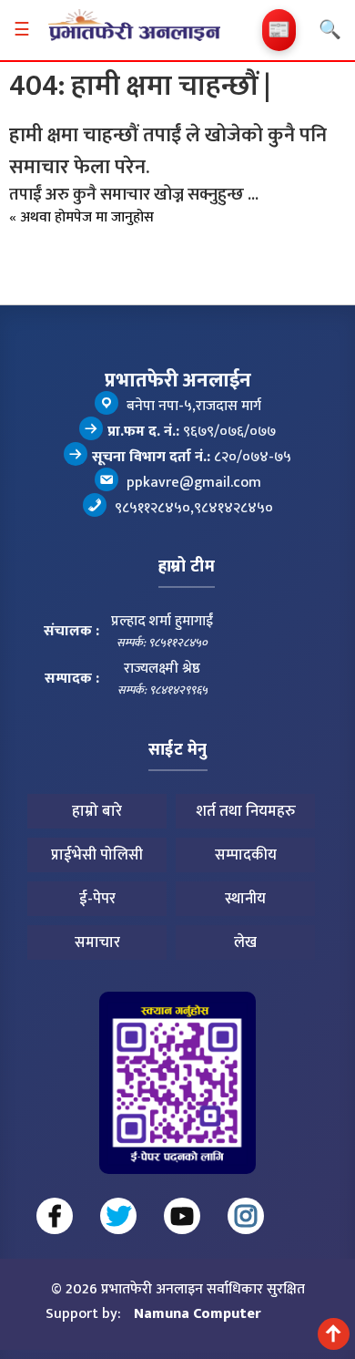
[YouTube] (182, 1216)
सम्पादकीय (246, 855)
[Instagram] (246, 1216)
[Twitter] (118, 1216)
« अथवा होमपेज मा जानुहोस (81, 217)
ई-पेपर (97, 898)
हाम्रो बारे (97, 811)
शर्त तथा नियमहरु (246, 811)
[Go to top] (334, 1334)
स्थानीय (245, 898)
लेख (245, 942)
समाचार (97, 942)
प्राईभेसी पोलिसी (97, 855)
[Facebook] (54, 1216)
